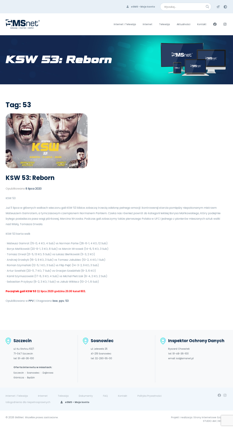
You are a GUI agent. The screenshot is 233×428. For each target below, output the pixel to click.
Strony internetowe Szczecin (210, 417)
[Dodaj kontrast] (225, 6)
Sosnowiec (33, 372)
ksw (55, 301)
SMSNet (19, 417)
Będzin (31, 377)
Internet (147, 24)
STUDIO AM (209, 421)
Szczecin (18, 372)
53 (67, 301)
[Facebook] (219, 395)
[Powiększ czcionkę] (218, 6)
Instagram (225, 24)
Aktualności (183, 24)
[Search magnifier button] (207, 6)
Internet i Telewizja (125, 24)
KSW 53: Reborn (30, 177)
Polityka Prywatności (149, 396)
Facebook (215, 24)
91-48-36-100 (26, 358)
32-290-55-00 (103, 358)
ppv (61, 301)
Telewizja (164, 24)
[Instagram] (225, 395)
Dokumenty (86, 396)
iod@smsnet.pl (185, 358)
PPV (31, 301)
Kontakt (201, 24)
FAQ (105, 396)
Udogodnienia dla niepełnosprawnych (28, 402)
